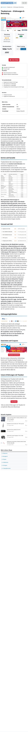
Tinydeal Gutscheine (14, 354)
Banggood (5, 456)
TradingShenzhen (7, 468)
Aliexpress (5, 453)
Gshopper (5, 465)
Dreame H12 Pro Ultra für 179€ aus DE (15, 423)
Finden (23, 49)
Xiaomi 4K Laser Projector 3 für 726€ (15, 435)
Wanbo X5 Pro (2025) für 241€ (13, 429)
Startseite (4, 7)
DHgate (4, 459)
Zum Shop (15, 60)
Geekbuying (5, 462)
